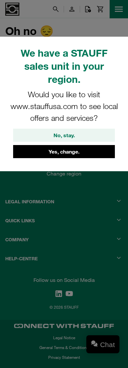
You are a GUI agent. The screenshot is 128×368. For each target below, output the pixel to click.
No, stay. (64, 135)
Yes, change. (64, 151)
